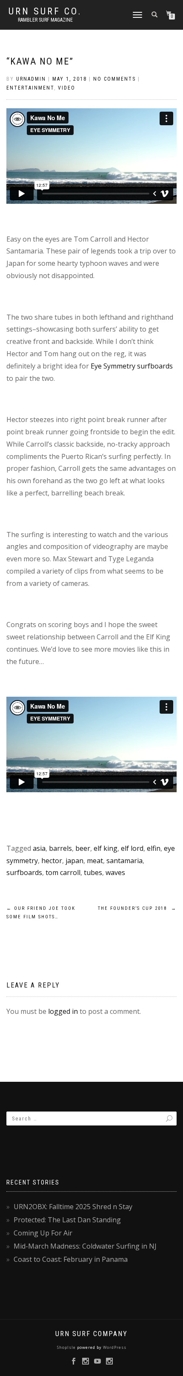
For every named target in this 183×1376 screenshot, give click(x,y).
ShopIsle (67, 1347)
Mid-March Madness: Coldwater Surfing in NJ (85, 1246)
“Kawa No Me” (40, 61)
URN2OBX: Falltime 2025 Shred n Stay (73, 1206)
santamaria (124, 860)
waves (115, 872)
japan (74, 860)
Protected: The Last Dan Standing (67, 1219)
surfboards (24, 872)
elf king (105, 848)
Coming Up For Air (43, 1233)
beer (82, 848)
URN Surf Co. (45, 11)
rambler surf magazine (45, 20)
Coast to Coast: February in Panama (71, 1259)
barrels (60, 848)
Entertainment (30, 88)
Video (66, 88)
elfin (153, 848)
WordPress (114, 1347)
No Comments (114, 79)
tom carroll (63, 872)
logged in (63, 1011)
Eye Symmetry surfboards (132, 366)
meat (95, 860)
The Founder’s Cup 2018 (137, 908)
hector (51, 860)
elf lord (132, 848)
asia (39, 848)
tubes (93, 872)
